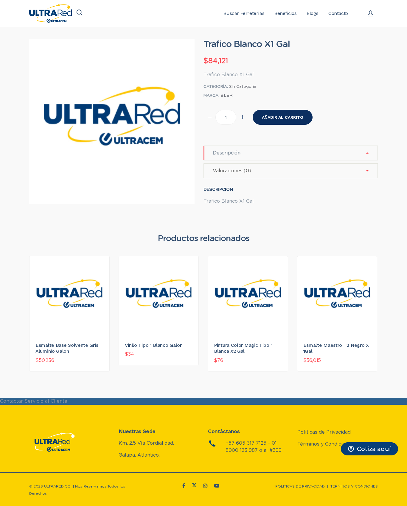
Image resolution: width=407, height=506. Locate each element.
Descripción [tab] (226, 153)
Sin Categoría (242, 87)
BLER (226, 95)
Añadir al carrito (282, 117)
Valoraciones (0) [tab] (232, 170)
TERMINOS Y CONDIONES (354, 486)
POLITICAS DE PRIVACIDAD (300, 486)
